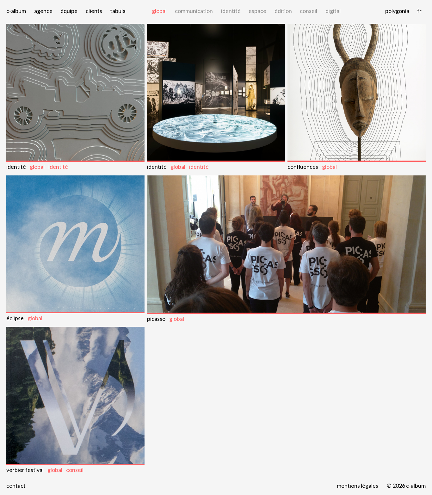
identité (231, 10)
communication (194, 10)
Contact (16, 485)
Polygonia (397, 10)
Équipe (68, 10)
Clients (94, 10)
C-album (16, 11)
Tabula (118, 10)
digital (333, 10)
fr (419, 10)
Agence (43, 10)
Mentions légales (357, 485)
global (159, 10)
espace (257, 10)
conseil (308, 10)
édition (283, 10)
